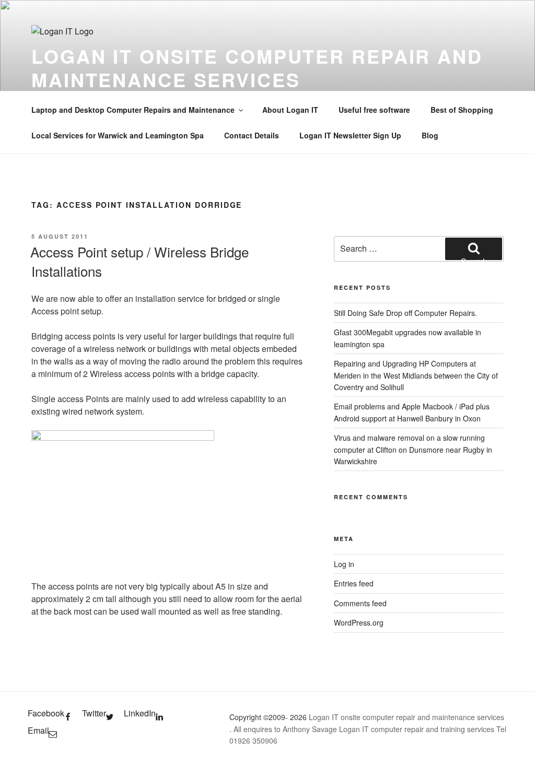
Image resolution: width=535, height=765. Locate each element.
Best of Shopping (462, 109)
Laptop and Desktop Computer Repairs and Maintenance (133, 109)
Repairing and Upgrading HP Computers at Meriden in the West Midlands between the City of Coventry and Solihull (416, 375)
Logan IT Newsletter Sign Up (350, 135)
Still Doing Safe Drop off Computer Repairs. (405, 313)
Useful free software (374, 109)
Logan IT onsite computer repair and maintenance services (257, 67)
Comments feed (360, 603)
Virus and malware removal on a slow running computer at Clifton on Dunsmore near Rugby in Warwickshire (413, 449)
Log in (344, 564)
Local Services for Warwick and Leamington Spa (117, 135)
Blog (430, 135)
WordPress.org (358, 622)
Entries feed (354, 583)
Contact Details (251, 135)
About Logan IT (290, 109)
